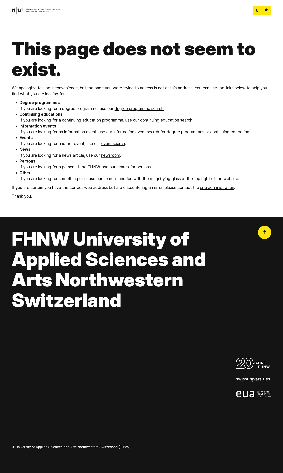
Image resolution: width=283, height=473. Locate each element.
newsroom (110, 155)
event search (113, 143)
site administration (217, 187)
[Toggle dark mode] (257, 10)
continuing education (229, 131)
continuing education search (166, 120)
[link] (36, 10)
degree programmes (185, 131)
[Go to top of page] (264, 232)
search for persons (134, 166)
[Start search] (266, 10)
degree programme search (139, 108)
